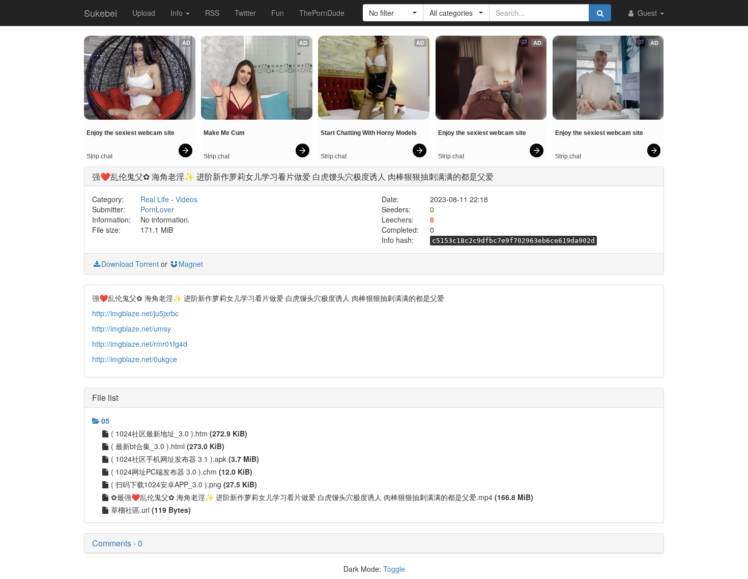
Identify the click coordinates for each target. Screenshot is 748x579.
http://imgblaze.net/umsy (131, 328)
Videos (186, 199)
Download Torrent (130, 264)
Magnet (191, 264)
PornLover (157, 209)
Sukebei (100, 12)
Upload (143, 13)
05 (105, 421)
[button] (393, 12)
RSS (212, 13)
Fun (277, 13)
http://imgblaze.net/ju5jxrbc (135, 313)
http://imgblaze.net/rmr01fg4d (139, 344)
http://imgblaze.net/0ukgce (134, 359)
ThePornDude (321, 13)
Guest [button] (647, 13)
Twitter (245, 13)
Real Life (154, 199)
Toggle (394, 569)
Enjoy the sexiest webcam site (131, 132)
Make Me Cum (224, 132)
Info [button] (177, 13)
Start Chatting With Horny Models (369, 132)
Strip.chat (99, 156)
